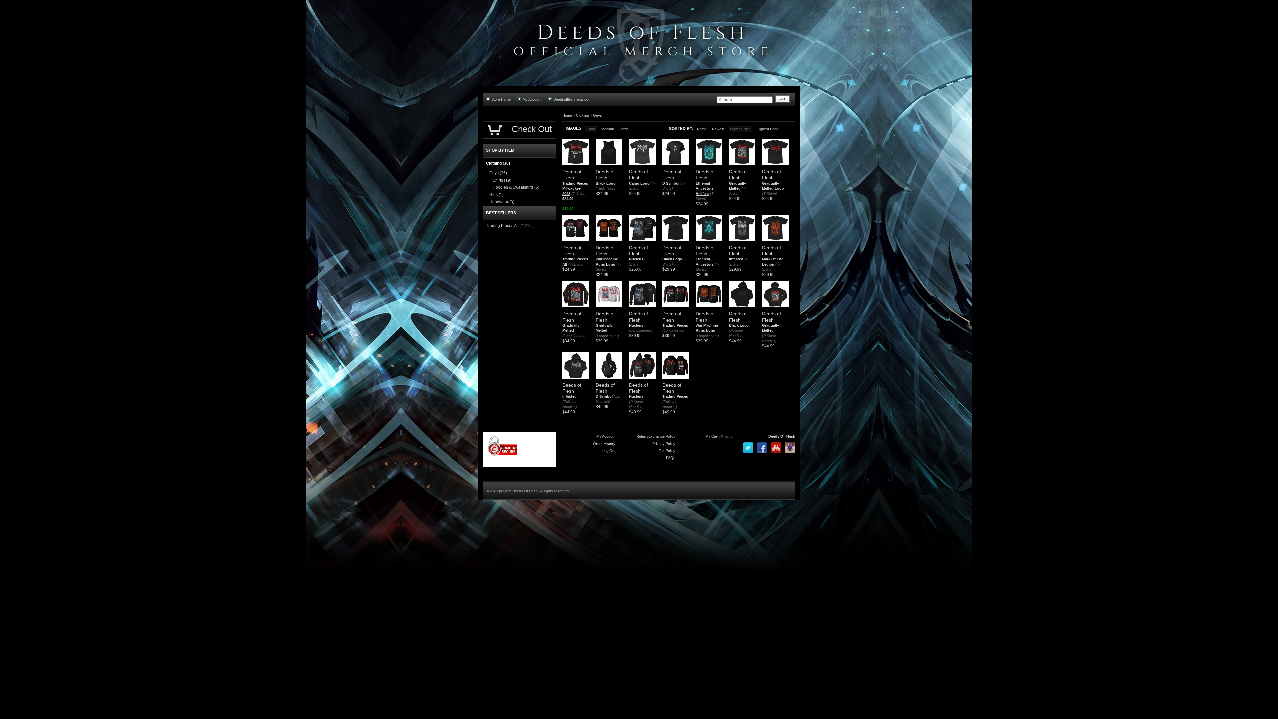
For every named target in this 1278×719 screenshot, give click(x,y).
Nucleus (636, 259)
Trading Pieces (675, 325)
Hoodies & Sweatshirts (516, 187)
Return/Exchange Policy (655, 436)
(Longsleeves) (574, 336)
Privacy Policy (663, 444)
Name (702, 129)
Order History (604, 444)
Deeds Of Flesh (781, 436)
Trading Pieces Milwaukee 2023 (575, 188)
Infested (736, 259)
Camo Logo (639, 183)
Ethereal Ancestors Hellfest (705, 188)
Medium (607, 129)
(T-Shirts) (579, 194)
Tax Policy (667, 451)
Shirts (502, 180)
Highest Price (767, 129)
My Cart (711, 436)
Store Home (501, 99)
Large (624, 129)
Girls (496, 194)
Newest (718, 129)
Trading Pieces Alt (502, 225)
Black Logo (606, 183)
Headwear (501, 202)
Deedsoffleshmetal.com (572, 99)
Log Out (608, 451)
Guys (597, 115)
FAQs (670, 458)
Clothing (582, 115)
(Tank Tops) (605, 188)
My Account (532, 99)
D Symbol (670, 183)
